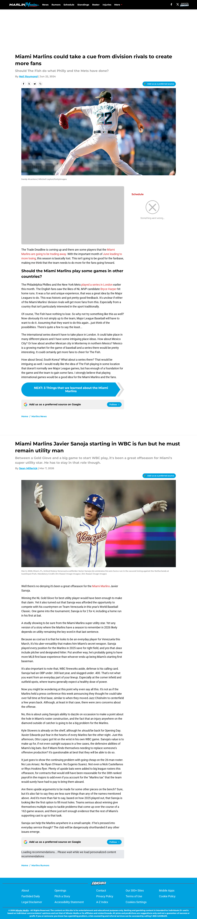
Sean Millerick (28, 468)
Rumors (56, 4)
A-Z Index (102, 902)
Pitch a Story (62, 896)
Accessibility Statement (69, 902)
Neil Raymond (28, 76)
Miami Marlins (101, 586)
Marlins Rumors (40, 865)
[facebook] (171, 4)
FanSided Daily (30, 896)
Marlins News (39, 416)
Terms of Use (134, 896)
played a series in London (97, 284)
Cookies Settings (136, 902)
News (45, 4)
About (25, 890)
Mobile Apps (166, 890)
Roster (96, 4)
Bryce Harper (108, 289)
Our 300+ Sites (135, 890)
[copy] (40, 84)
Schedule (69, 4)
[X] (177, 4)
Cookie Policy (167, 896)
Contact (101, 890)
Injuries (107, 4)
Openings (60, 890)
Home (24, 416)
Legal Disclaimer (31, 902)
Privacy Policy (104, 896)
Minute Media (22, 910)
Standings (83, 4)
